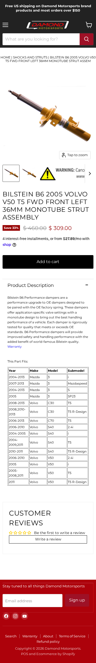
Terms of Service (72, 636)
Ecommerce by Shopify (55, 654)
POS (24, 654)
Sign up (77, 600)
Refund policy (48, 641)
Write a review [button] (48, 539)
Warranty (14, 346)
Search (11, 636)
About (48, 636)
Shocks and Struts (30, 57)
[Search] (86, 39)
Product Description (30, 285)
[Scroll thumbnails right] (89, 173)
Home (5, 57)
